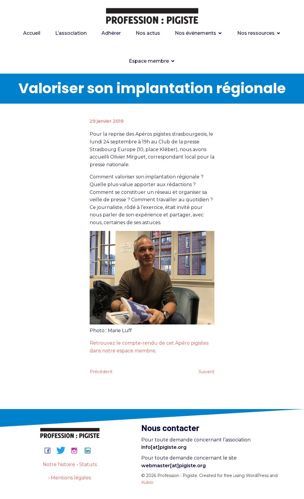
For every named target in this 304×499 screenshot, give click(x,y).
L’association (71, 33)
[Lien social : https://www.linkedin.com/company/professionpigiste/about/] (89, 450)
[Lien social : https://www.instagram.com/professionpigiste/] (76, 450)
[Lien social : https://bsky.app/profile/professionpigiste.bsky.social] (63, 450)
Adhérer (111, 33)
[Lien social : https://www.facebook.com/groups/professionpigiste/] (49, 450)
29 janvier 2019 (107, 121)
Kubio (147, 482)
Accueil (31, 33)
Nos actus (148, 33)
